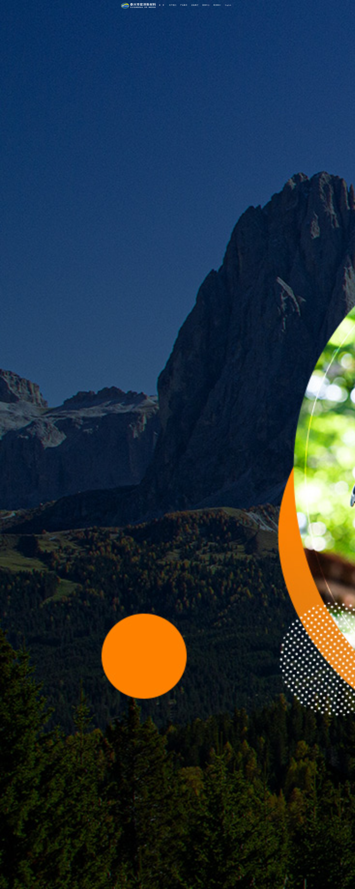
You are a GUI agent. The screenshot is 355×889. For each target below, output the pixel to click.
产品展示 (183, 5)
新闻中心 (206, 5)
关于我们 (172, 5)
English (228, 5)
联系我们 (217, 5)
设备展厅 (194, 5)
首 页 (161, 5)
